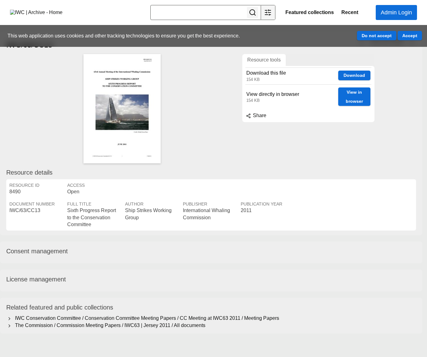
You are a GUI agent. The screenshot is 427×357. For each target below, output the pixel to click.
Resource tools (264, 59)
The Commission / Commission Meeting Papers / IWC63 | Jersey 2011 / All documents (109, 325)
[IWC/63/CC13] (122, 108)
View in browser (354, 97)
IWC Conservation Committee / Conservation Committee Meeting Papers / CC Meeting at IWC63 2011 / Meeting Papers (146, 318)
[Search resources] (252, 12)
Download (354, 75)
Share (259, 115)
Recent (349, 12)
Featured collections (309, 12)
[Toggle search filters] (268, 12)
